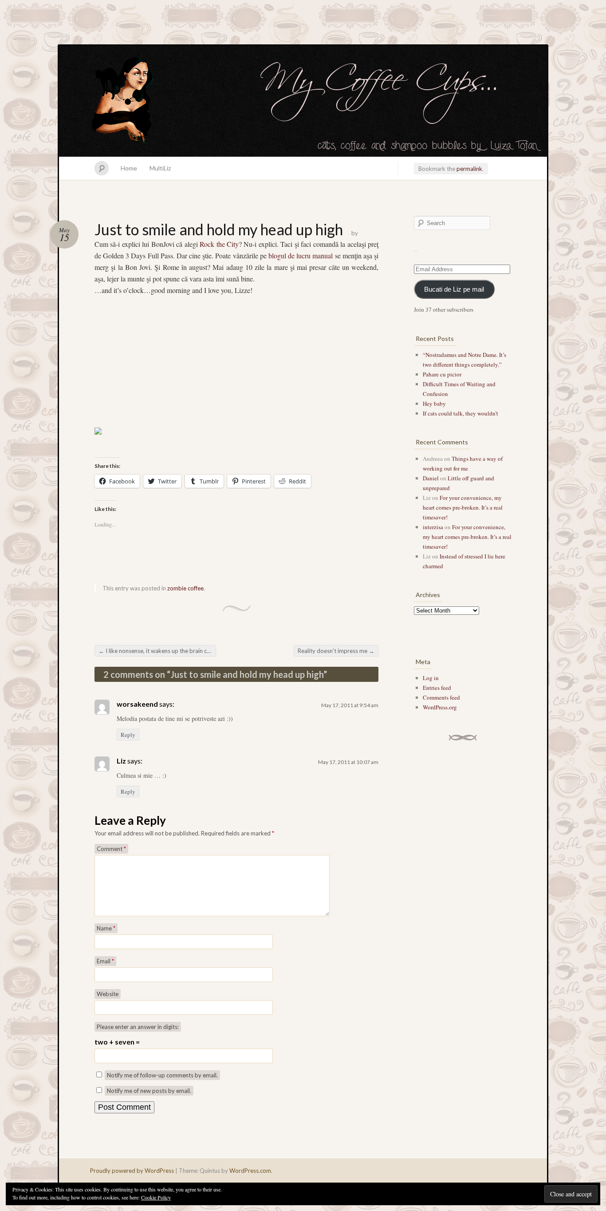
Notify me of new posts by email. (149, 1090)
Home (129, 168)
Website (107, 993)
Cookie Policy (156, 1197)
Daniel (431, 478)
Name (106, 928)
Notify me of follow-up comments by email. (162, 1075)
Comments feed (441, 697)
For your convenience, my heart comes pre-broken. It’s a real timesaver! (463, 507)
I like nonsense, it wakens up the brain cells (156, 650)
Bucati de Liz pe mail (454, 289)
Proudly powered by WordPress (132, 1170)
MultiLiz (160, 168)
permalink (469, 168)
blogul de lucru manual (300, 255)
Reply (128, 735)
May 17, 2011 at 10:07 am (348, 762)
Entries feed (437, 688)
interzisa (433, 527)
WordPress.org (440, 707)
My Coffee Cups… (303, 101)
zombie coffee (185, 588)
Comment (111, 848)
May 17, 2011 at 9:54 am (349, 705)
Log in (431, 678)
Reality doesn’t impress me (336, 650)
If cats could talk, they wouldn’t (460, 413)
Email (105, 961)
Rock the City (219, 244)
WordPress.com (250, 1170)
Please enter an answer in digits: (138, 1026)
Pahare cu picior (442, 374)
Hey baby (434, 404)
